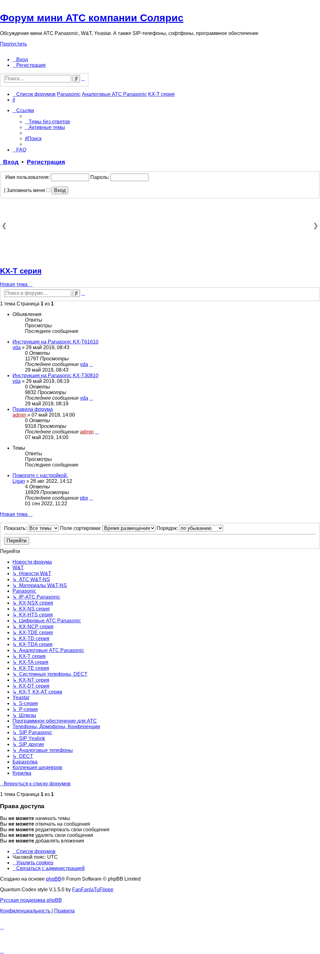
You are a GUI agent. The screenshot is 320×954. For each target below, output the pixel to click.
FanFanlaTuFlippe (92, 889)
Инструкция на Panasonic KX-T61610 (55, 341)
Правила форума (32, 409)
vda (16, 347)
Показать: (16, 528)
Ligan (18, 481)
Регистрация (46, 162)
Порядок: (168, 528)
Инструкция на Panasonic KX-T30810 (55, 375)
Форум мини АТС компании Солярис (91, 17)
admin (19, 415)
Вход (9, 162)
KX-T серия (21, 271)
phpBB (53, 879)
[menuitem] (20, 59)
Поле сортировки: (81, 528)
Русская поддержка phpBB (31, 900)
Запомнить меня (26, 190)
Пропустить (13, 44)
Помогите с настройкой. (40, 475)
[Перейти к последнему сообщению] (91, 364)
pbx (84, 498)
